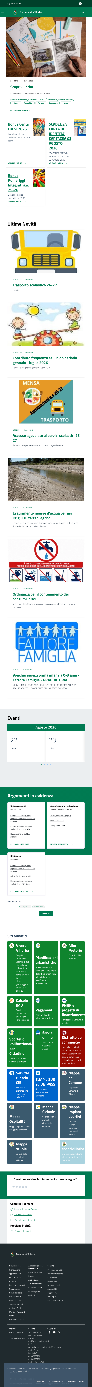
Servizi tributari (15, 1296)
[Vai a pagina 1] (41, 764)
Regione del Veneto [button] (14, 3)
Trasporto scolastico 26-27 (35, 285)
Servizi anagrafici (16, 1304)
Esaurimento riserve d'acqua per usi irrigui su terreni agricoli (42, 515)
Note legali (51, 1296)
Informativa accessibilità (52, 1279)
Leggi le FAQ (52, 1292)
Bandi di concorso (35, 1287)
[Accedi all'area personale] (81, 4)
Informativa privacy (55, 1269)
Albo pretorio (33, 1279)
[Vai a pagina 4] (50, 764)
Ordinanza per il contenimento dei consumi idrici (41, 596)
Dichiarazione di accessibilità (53, 1287)
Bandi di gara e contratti (34, 1293)
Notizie (16, 279)
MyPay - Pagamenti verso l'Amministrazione (17, 1315)
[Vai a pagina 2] (44, 764)
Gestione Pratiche (16, 1308)
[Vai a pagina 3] (47, 764)
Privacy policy (23, 1371)
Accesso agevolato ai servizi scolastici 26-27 (47, 438)
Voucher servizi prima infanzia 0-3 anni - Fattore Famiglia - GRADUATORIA (46, 677)
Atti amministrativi (35, 1283)
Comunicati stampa (55, 1300)
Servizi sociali (14, 1288)
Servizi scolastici (15, 1292)
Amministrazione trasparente (35, 1274)
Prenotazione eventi (17, 1285)
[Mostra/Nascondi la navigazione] (2, 11)
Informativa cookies (55, 1273)
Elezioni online (15, 1300)
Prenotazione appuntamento (15, 1271)
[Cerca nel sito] (83, 12)
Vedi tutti (46, 913)
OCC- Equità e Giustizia (14, 1279)
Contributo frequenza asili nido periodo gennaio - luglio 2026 (45, 360)
